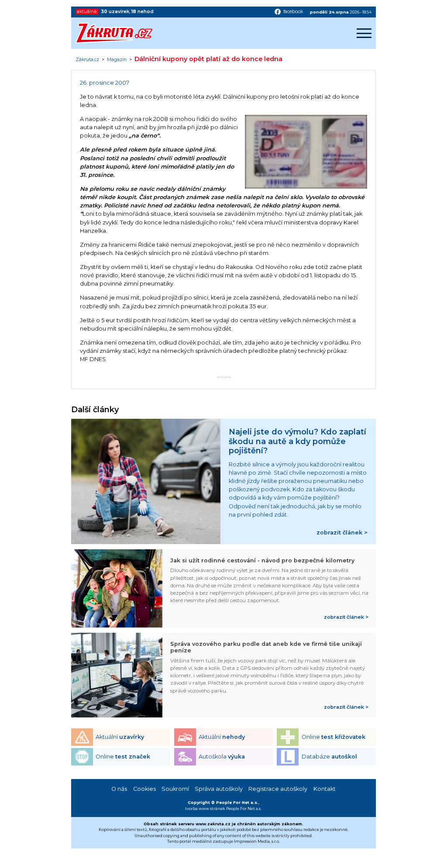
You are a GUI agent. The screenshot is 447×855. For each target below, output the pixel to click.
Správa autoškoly (219, 789)
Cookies (144, 789)
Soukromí (175, 789)
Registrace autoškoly (277, 789)
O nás (119, 789)
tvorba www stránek (205, 808)
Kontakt (324, 789)
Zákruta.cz (87, 60)
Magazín (117, 60)
